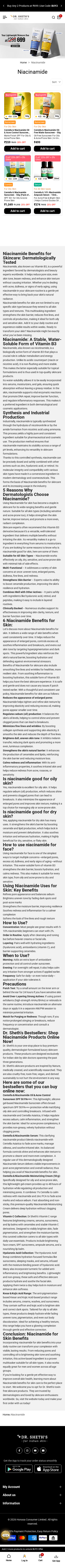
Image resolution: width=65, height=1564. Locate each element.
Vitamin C (44, 1216)
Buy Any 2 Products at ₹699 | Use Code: (32, 5)
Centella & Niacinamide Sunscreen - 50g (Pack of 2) (16, 194)
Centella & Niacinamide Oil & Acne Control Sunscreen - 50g (17, 131)
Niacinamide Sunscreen (27, 1103)
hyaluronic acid (50, 1265)
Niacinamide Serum (14, 1163)
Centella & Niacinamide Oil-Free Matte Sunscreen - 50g (47, 131)
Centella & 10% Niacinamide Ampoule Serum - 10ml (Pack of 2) (47, 194)
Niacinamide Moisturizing (48, 1204)
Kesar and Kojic (19, 1297)
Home (23, 62)
